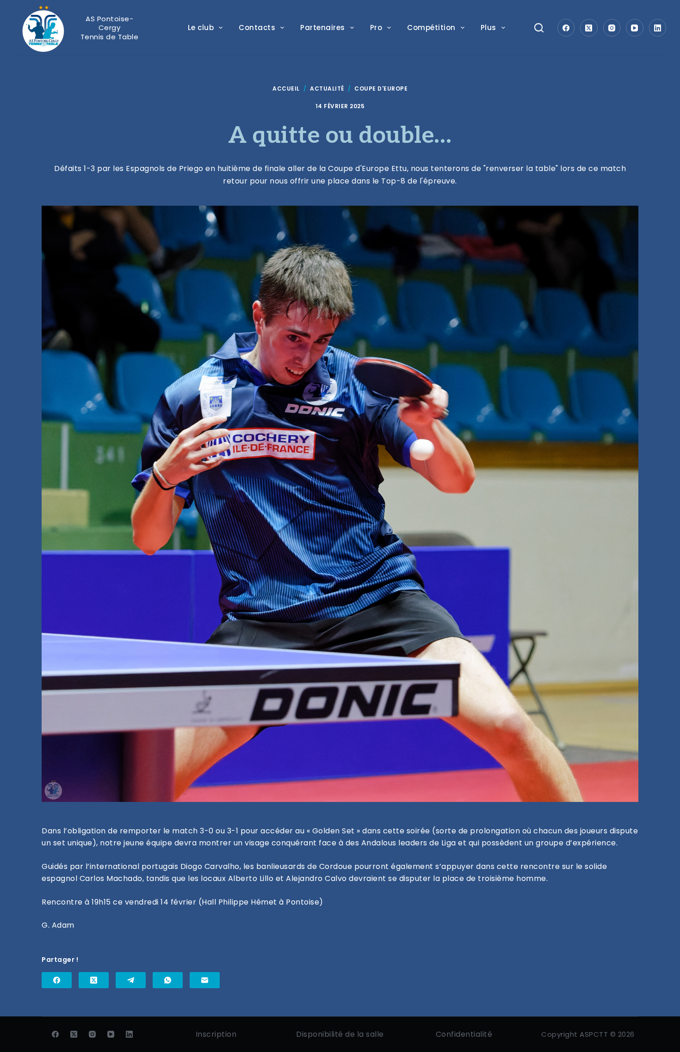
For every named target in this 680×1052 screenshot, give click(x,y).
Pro (376, 27)
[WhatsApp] (168, 980)
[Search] (539, 27)
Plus (488, 27)
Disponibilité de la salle (340, 1034)
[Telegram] (131, 980)
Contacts (257, 27)
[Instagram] (612, 28)
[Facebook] (566, 28)
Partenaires (322, 27)
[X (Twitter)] (589, 28)
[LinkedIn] (658, 28)
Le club (201, 27)
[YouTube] (634, 28)
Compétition (431, 27)
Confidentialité (464, 1034)
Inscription (216, 1034)
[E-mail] (205, 980)
